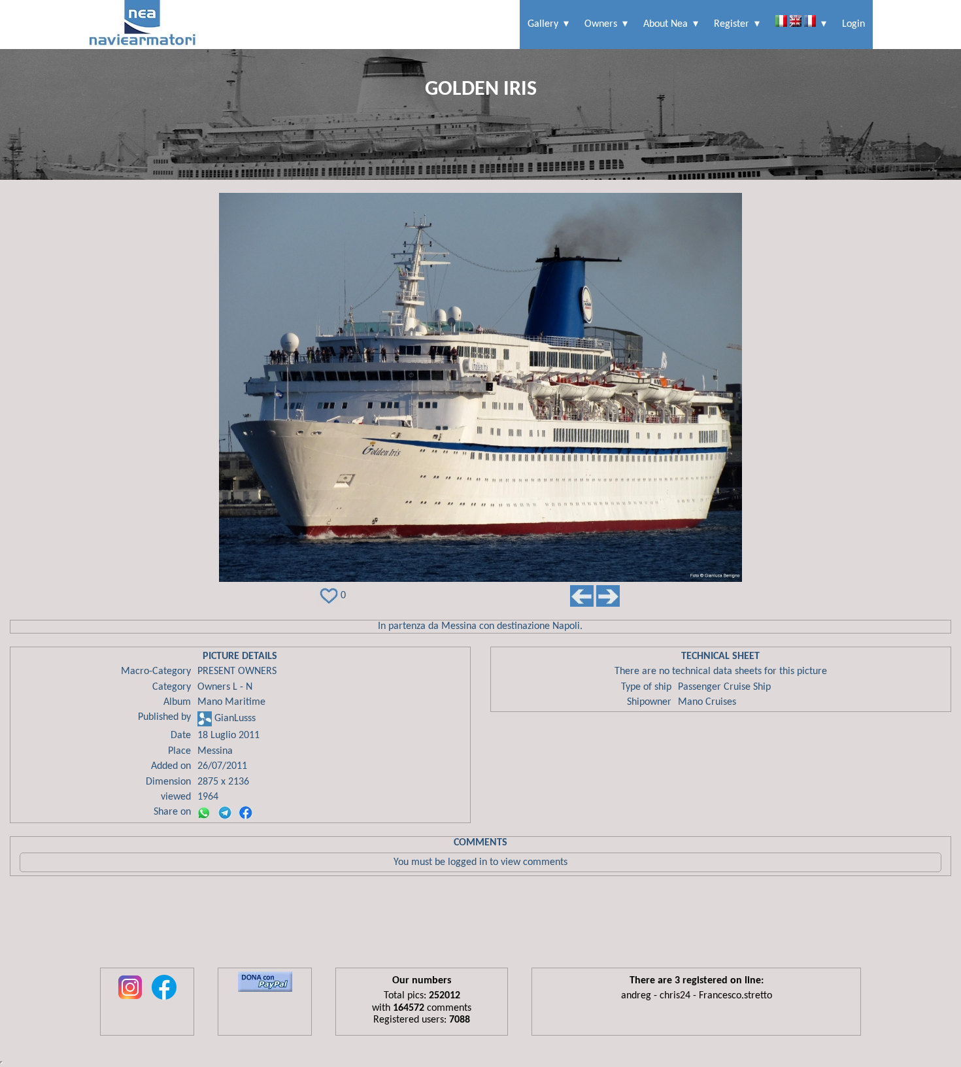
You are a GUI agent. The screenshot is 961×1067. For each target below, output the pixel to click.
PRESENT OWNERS (237, 671)
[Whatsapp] (204, 812)
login (853, 24)
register (731, 24)
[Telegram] (224, 812)
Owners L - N (224, 687)
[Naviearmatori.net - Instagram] (130, 1000)
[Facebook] (245, 812)
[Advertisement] (480, 925)
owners (600, 24)
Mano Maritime (231, 702)
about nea (665, 24)
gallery (543, 24)
